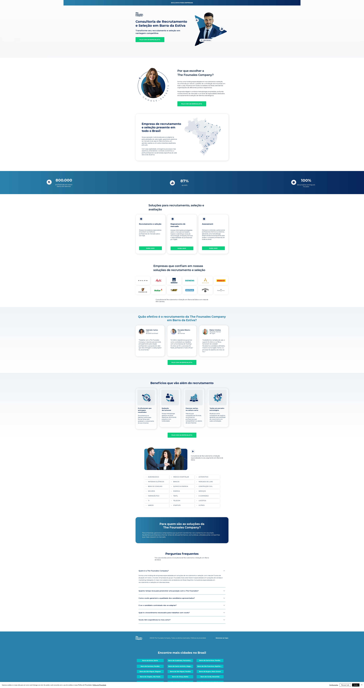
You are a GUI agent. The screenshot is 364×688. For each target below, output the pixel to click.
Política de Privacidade (99, 685)
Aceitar (356, 685)
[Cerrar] (362, 684)
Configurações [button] (333, 685)
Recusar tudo (345, 685)
